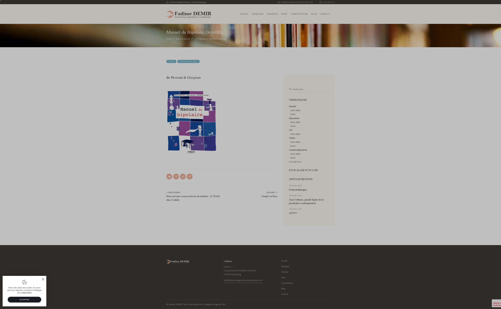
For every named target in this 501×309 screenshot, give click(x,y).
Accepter (24, 300)
